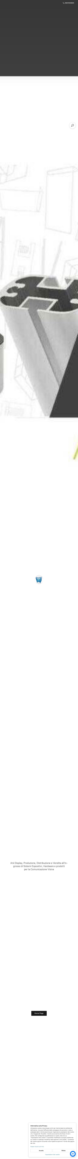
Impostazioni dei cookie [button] (52, 1154)
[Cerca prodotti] (72, 125)
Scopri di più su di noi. (37, 1146)
